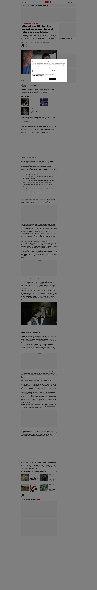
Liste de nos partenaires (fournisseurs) (38, 75)
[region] (49, 70)
